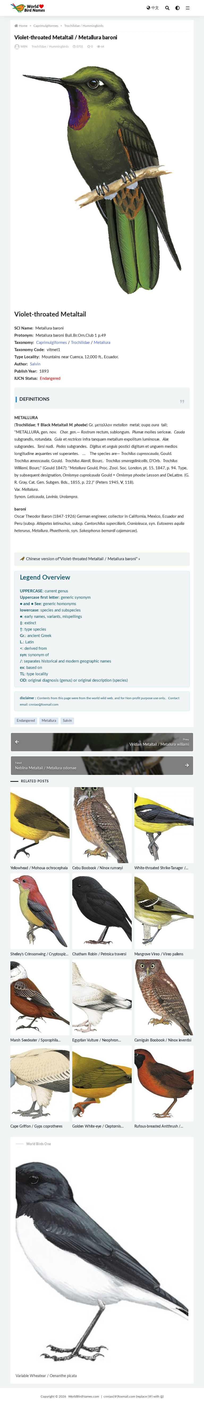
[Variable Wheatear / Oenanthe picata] (102, 1261)
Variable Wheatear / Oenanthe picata (46, 1376)
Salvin (35, 364)
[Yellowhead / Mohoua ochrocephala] (40, 825)
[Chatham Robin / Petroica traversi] (101, 911)
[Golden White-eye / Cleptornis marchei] (101, 1083)
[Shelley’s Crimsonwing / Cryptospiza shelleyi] (40, 911)
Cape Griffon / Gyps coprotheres (36, 1126)
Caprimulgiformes (45, 25)
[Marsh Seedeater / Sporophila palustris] (40, 997)
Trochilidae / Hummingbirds (83, 25)
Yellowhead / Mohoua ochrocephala (39, 868)
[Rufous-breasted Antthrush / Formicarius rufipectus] (164, 1083)
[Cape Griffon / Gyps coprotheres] (40, 1083)
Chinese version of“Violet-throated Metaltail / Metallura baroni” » (83, 559)
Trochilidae (80, 343)
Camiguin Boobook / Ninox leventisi (162, 1040)
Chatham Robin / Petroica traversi (99, 954)
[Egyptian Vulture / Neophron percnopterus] (101, 997)
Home (23, 25)
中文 (155, 8)
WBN (24, 46)
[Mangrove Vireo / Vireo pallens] (164, 911)
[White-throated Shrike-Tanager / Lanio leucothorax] (164, 825)
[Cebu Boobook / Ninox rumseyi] (101, 825)
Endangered (26, 721)
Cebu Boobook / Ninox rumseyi (97, 868)
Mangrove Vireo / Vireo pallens (158, 954)
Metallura (102, 343)
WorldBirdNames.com (83, 1396)
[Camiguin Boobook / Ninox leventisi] (164, 997)
